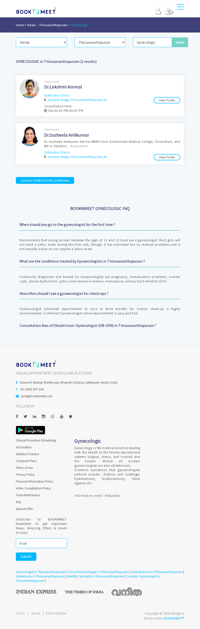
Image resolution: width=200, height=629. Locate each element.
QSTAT (20, 613)
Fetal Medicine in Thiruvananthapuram (156, 572)
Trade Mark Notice (28, 495)
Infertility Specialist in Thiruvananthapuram (95, 576)
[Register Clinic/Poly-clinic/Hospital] (169, 12)
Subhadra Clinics (57, 95)
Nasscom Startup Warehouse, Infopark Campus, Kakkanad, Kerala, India (68, 382)
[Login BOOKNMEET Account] (158, 12)
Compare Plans (26, 461)
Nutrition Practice (27, 454)
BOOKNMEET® (174, 618)
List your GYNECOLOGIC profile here (45, 180)
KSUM (36, 613)
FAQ (18, 502)
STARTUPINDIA (56, 613)
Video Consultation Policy (33, 488)
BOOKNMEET (36, 11)
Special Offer (24, 509)
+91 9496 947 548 (32, 389)
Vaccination (24, 447)
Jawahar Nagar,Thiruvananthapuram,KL (77, 100)
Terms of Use (24, 467)
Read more (79, 146)
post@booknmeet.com (37, 396)
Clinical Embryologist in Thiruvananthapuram (98, 572)
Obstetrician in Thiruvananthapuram (40, 576)
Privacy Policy (25, 474)
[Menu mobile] (180, 7)
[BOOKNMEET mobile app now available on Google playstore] (30, 430)
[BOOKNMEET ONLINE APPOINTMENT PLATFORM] (36, 363)
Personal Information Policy (34, 481)
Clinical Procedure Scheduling (36, 440)
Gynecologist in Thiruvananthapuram (41, 572)
